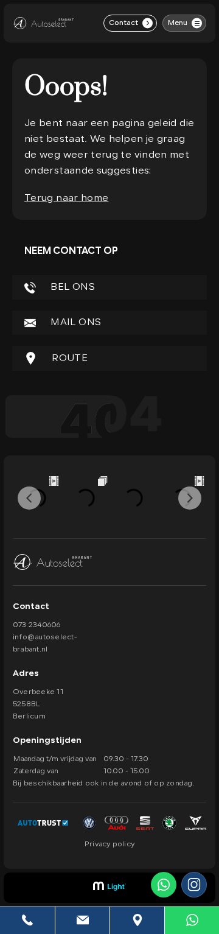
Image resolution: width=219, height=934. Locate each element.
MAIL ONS (74, 323)
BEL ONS (71, 287)
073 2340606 (37, 625)
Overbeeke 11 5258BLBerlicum (38, 704)
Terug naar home (66, 198)
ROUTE (68, 358)
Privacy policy (109, 844)
